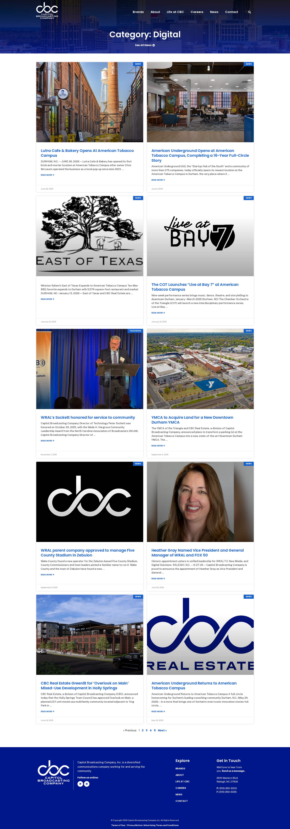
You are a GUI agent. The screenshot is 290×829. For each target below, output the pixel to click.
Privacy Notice (135, 825)
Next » (162, 730)
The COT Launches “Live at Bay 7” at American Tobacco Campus (195, 287)
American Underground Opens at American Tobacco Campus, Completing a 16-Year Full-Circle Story (200, 155)
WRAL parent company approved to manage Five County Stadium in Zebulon (87, 553)
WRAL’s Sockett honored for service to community (88, 417)
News (214, 12)
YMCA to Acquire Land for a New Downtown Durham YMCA (192, 420)
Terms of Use (118, 825)
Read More (47, 175)
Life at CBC (175, 12)
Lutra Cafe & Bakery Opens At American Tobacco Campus (87, 153)
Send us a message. (233, 771)
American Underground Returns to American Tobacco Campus (194, 686)
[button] (249, 12)
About (155, 12)
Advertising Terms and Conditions (161, 825)
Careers (197, 12)
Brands (138, 12)
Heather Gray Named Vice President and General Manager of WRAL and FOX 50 (197, 553)
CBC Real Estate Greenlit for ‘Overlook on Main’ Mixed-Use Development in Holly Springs (85, 686)
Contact (231, 12)
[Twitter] (80, 784)
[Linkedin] (86, 784)
